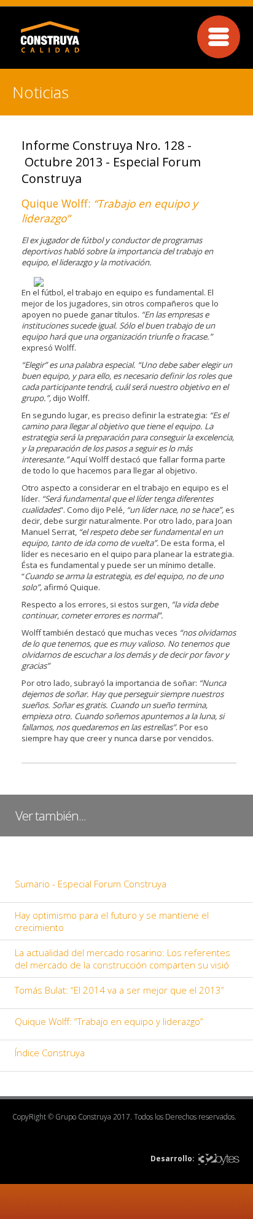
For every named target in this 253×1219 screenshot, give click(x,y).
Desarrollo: (172, 1158)
